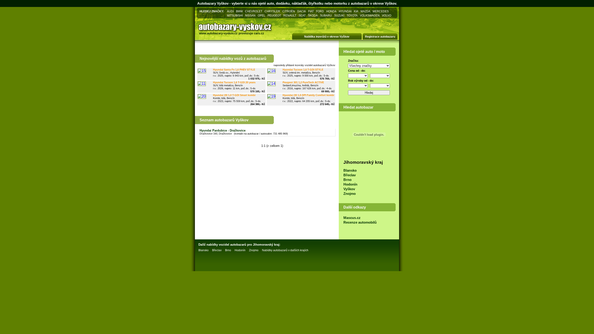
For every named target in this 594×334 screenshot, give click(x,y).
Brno (347, 180)
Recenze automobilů (360, 222)
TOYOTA (352, 15)
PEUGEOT (274, 15)
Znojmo (349, 194)
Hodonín (350, 184)
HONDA (331, 11)
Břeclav (349, 175)
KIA (356, 11)
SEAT (302, 15)
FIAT (311, 11)
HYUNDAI (345, 11)
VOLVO (386, 15)
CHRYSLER (272, 11)
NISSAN (250, 15)
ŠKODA (313, 15)
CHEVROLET (253, 11)
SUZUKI (339, 15)
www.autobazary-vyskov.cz (218, 33)
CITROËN (288, 11)
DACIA (301, 11)
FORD (320, 11)
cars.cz (259, 33)
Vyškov (349, 189)
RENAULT (289, 15)
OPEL (261, 15)
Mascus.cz (352, 218)
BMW (239, 11)
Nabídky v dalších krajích (285, 250)
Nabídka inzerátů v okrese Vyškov (326, 36)
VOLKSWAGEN (370, 15)
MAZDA (365, 11)
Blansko (350, 170)
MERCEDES (381, 11)
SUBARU (326, 15)
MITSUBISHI (235, 15)
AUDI (230, 11)
